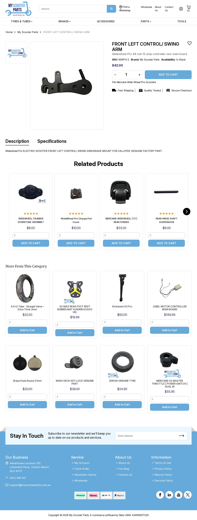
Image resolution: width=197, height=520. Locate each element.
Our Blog (124, 468)
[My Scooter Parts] (18, 8)
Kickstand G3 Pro (122, 306)
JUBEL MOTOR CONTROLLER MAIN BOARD (170, 308)
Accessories (106, 21)
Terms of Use (163, 462)
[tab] (17, 141)
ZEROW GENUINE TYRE (122, 380)
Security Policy (164, 480)
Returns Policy (163, 474)
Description (17, 141)
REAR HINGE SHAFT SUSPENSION (166, 220)
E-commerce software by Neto (107, 515)
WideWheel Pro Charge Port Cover (76, 220)
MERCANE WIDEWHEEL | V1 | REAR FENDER (121, 220)
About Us (124, 462)
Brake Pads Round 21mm (27, 380)
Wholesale (146, 7)
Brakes (64, 21)
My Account (81, 462)
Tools (181, 21)
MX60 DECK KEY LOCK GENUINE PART (75, 382)
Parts (145, 21)
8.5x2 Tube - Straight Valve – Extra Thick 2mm (27, 308)
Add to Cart (168, 74)
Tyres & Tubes (20, 21)
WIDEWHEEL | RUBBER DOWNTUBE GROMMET (31, 220)
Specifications (51, 141)
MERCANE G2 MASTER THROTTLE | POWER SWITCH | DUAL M (170, 383)
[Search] (111, 9)
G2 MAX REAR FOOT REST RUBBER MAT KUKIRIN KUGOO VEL (74, 309)
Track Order (81, 468)
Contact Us (125, 474)
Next (186, 211)
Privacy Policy (163, 468)
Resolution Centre (85, 474)
